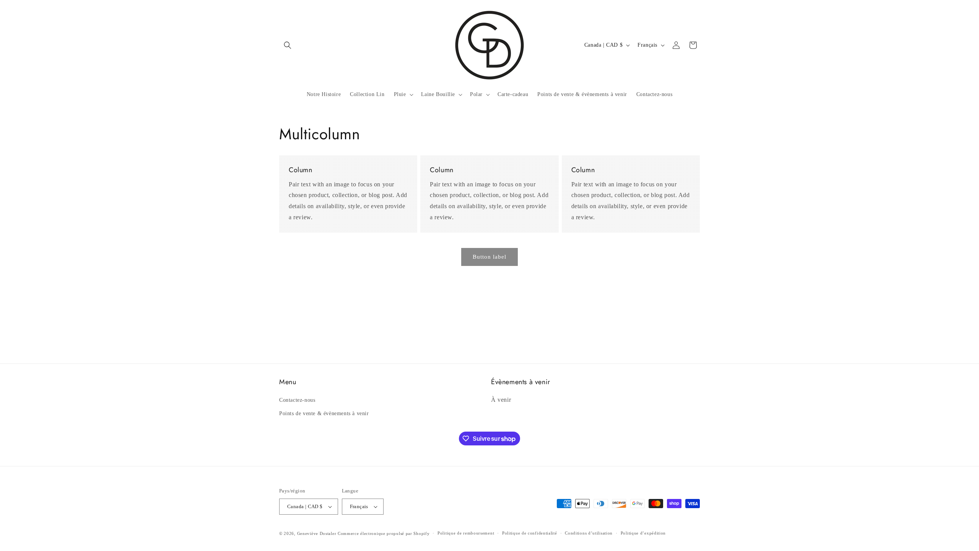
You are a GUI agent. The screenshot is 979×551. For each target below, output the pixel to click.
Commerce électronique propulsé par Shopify (383, 533)
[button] (287, 45)
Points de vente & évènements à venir (324, 413)
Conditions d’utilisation (589, 533)
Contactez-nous (297, 400)
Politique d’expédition (643, 533)
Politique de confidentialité (529, 533)
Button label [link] (489, 257)
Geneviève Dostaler (317, 533)
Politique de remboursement (465, 533)
